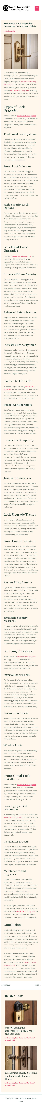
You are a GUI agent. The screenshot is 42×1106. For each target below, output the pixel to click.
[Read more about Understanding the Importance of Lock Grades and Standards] (21, 1012)
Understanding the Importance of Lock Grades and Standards (19, 1031)
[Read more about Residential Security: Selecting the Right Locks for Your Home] (21, 1057)
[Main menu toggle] (37, 8)
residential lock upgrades (19, 90)
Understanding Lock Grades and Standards (19, 1038)
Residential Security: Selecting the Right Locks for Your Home (21, 1076)
